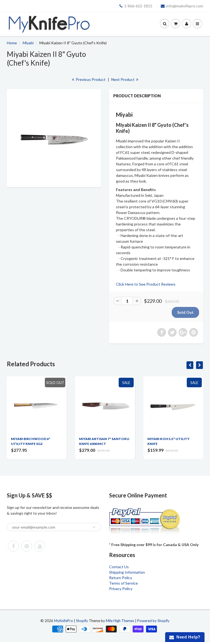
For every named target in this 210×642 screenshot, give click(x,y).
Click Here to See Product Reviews (146, 284)
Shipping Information (127, 572)
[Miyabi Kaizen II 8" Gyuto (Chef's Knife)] (54, 137)
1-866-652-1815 (138, 6)
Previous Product (90, 79)
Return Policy (120, 577)
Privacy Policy (120, 588)
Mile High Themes (120, 620)
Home (12, 42)
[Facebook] (13, 546)
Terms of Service (123, 583)
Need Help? (187, 637)
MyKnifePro (63, 620)
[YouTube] (39, 546)
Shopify (82, 620)
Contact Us (119, 566)
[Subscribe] (94, 527)
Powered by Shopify (153, 620)
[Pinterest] (26, 546)
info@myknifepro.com (184, 6)
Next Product (123, 79)
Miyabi (28, 42)
